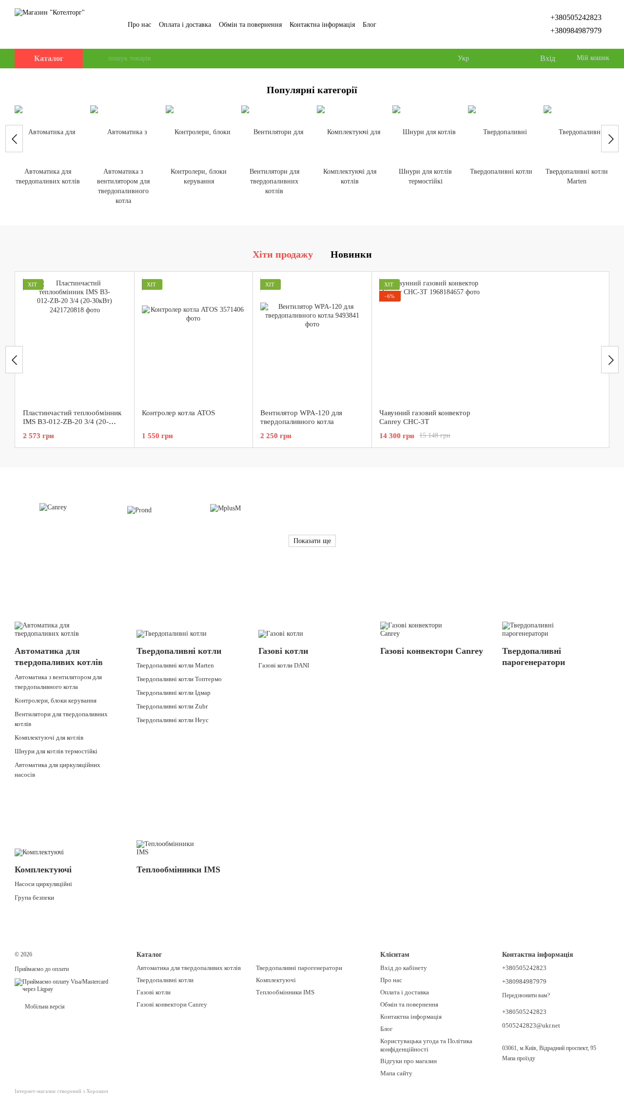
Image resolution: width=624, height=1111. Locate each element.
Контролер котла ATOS (178, 413)
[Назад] (14, 138)
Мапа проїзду (518, 1058)
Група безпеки (34, 897)
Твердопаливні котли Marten (175, 665)
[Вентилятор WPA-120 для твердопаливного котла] (312, 340)
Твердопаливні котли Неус (172, 720)
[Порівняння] (492, 58)
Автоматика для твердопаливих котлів (188, 967)
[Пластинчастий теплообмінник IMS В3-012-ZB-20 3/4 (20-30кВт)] (75, 340)
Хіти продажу (283, 254)
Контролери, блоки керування (56, 700)
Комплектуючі (276, 980)
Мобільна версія (44, 1006)
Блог (369, 24)
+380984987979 (576, 30)
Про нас (139, 24)
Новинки (351, 254)
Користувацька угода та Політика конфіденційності (426, 1045)
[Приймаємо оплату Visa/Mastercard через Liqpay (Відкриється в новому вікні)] (68, 985)
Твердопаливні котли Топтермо (179, 679)
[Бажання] (512, 58)
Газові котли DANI (283, 665)
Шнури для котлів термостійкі (56, 751)
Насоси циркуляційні (43, 884)
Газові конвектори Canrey (171, 1004)
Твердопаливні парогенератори (299, 967)
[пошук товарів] (100, 58)
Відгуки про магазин (408, 1061)
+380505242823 (576, 17)
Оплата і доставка (185, 24)
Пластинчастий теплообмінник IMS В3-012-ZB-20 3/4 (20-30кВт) (72, 421)
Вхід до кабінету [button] (403, 967)
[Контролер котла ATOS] (194, 340)
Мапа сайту (396, 1073)
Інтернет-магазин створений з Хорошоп (61, 1091)
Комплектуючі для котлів (49, 737)
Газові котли (153, 992)
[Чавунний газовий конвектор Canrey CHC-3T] (431, 340)
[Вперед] (610, 138)
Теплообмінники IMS (285, 992)
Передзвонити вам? (526, 995)
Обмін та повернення (250, 24)
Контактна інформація (322, 24)
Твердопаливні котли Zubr (172, 706)
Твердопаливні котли (165, 980)
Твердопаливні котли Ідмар (173, 692)
